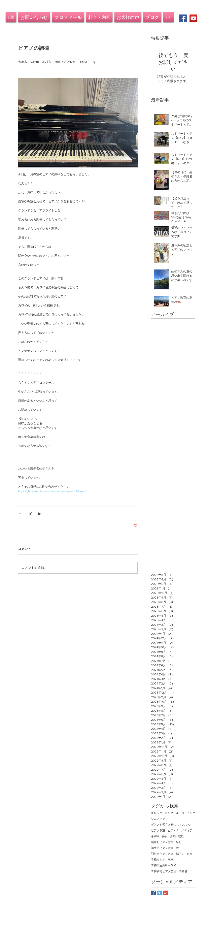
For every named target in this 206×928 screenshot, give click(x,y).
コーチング (188, 812)
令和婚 (155, 836)
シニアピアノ (159, 818)
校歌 (181, 836)
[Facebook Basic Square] (153, 893)
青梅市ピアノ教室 (162, 859)
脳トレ (180, 853)
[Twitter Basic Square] (159, 893)
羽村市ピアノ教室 (162, 853)
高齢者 (183, 871)
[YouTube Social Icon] (193, 18)
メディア (187, 830)
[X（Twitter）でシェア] (30, 513)
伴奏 (165, 836)
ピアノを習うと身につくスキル (171, 824)
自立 (190, 853)
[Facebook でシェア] (20, 513)
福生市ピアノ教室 (162, 848)
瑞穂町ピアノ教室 (162, 842)
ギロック (156, 812)
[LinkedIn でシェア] (40, 513)
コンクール (172, 812)
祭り (179, 842)
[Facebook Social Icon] (183, 18)
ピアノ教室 (158, 830)
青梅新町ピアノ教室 (163, 871)
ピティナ (173, 830)
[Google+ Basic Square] (165, 893)
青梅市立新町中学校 (163, 865)
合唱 (173, 836)
